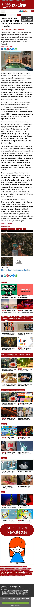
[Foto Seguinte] (26, 244)
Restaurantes (9, 354)
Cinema (10, 318)
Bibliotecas (4, 568)
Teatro (15, 318)
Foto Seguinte (19, 229)
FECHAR (15, 602)
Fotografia (4, 318)
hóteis (7, 14)
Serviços (20, 572)
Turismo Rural (14, 390)
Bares (13, 566)
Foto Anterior (3, 229)
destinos (19, 14)
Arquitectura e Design (11, 316)
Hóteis (7, 390)
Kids (2, 492)
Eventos (3, 282)
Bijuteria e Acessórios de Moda (17, 575)
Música (24, 318)
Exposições (5, 320)
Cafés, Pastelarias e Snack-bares (21, 570)
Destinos (21, 390)
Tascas (27, 354)
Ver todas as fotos (11, 229)
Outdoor (3, 424)
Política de (15, 605)
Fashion (3, 458)
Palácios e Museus (13, 568)
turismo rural (13, 14)
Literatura (26, 572)
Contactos (3, 586)
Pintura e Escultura (24, 316)
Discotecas (18, 566)
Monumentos (22, 568)
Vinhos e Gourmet (6, 356)
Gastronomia (15, 356)
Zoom (24, 229)
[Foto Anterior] (7, 244)
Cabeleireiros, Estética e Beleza (9, 572)
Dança (19, 318)
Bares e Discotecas (19, 354)
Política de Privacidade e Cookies (14, 586)
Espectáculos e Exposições (14, 574)
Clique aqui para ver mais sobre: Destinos (15, 270)
